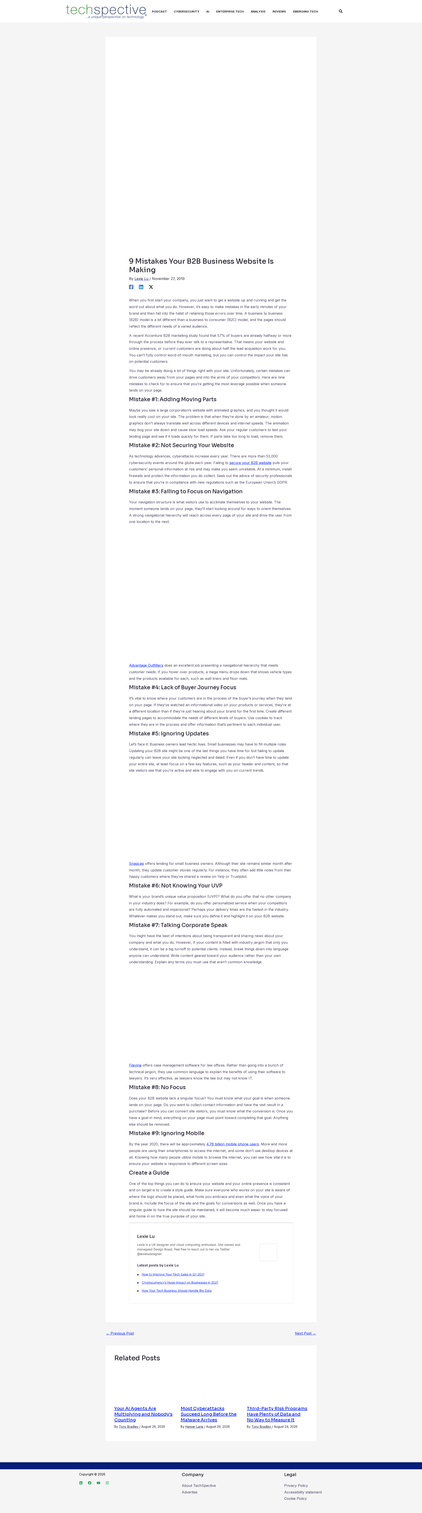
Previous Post (120, 1333)
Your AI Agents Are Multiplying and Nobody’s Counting (143, 1414)
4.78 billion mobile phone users (232, 1144)
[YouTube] (98, 1483)
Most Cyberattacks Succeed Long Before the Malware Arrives (208, 1414)
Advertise (189, 1492)
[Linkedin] (141, 286)
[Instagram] (107, 1483)
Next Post (305, 1333)
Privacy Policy (296, 1485)
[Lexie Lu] (268, 1252)
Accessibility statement (303, 1492)
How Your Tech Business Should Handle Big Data (177, 1290)
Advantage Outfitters (146, 665)
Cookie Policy (295, 1498)
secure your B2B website (250, 463)
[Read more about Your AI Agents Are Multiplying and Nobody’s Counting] (144, 1384)
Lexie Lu (146, 1236)
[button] (341, 11)
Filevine (135, 1065)
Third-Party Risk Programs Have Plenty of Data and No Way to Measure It (277, 1414)
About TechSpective (199, 1485)
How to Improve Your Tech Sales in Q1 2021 (173, 1274)
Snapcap (136, 863)
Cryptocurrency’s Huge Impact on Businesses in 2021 (180, 1282)
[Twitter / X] (151, 286)
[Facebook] (131, 286)
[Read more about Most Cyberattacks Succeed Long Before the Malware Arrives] (211, 1384)
